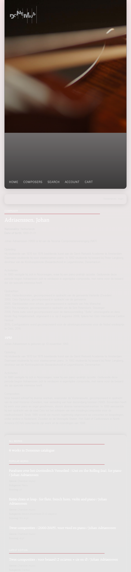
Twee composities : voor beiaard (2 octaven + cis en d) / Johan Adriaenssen (63, 559)
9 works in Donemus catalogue (31, 450)
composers (32, 182)
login (120, 199)
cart (89, 182)
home (13, 182)
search (54, 182)
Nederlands (110, 199)
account (72, 182)
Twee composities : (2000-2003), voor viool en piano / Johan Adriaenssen (62, 527)
